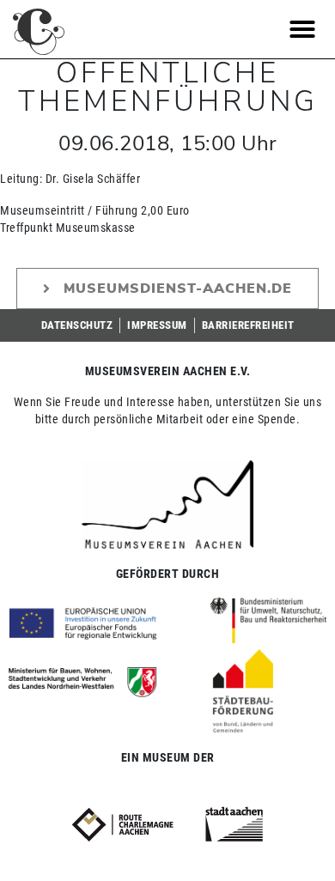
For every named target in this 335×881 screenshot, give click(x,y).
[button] (303, 29)
